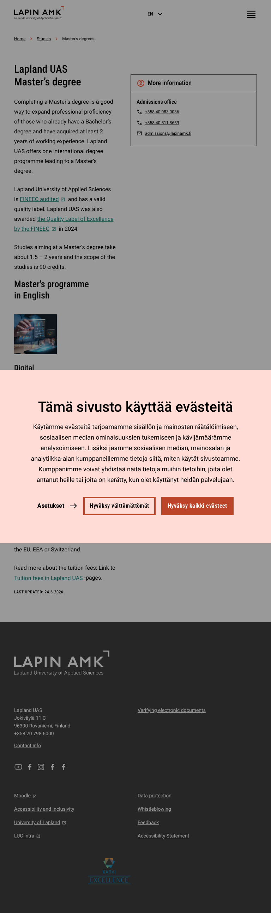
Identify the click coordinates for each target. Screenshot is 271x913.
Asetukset (50, 505)
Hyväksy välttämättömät (119, 505)
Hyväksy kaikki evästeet (197, 505)
